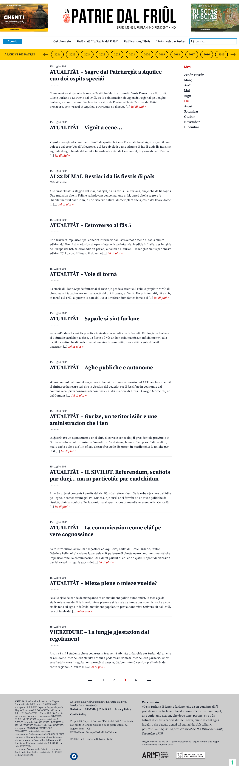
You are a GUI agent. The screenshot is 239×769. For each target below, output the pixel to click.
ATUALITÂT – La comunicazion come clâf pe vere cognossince (105, 531)
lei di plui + (138, 107)
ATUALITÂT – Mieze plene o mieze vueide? (103, 583)
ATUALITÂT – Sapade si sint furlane (94, 318)
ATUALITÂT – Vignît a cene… (86, 127)
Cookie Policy (78, 714)
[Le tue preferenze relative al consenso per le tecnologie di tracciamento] (232, 762)
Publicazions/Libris (137, 41)
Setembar (191, 111)
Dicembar (191, 127)
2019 (162, 54)
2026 (57, 54)
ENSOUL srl (77, 739)
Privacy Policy (123, 709)
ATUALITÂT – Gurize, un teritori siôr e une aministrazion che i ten (103, 420)
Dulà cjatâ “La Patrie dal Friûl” (97, 41)
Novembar (192, 122)
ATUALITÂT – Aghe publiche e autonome (101, 367)
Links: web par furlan (171, 41)
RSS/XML (90, 709)
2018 (177, 54)
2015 (221, 54)
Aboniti (12, 41)
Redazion (75, 709)
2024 (87, 54)
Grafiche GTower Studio (99, 739)
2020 (147, 54)
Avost (188, 106)
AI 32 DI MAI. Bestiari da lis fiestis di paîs (102, 176)
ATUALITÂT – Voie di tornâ (83, 274)
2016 (207, 54)
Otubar (189, 117)
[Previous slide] (46, 54)
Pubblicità (105, 709)
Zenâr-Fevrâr (194, 75)
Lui (186, 101)
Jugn (187, 96)
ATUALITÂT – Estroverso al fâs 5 (90, 225)
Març (188, 80)
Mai (187, 90)
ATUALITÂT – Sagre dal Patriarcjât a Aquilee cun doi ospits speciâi (106, 75)
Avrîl (188, 85)
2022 (117, 54)
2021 (132, 54)
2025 (72, 54)
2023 (102, 54)
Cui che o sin (62, 41)
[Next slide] (233, 54)
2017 (192, 54)
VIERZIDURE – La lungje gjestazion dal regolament (99, 635)
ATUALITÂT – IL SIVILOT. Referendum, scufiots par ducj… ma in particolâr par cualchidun (110, 475)
